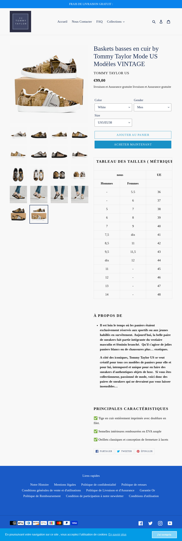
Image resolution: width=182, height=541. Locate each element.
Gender (138, 100)
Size (97, 115)
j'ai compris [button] (164, 534)
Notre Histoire (39, 484)
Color (98, 100)
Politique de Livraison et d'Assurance (110, 490)
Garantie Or (147, 490)
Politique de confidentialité (98, 484)
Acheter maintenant (133, 144)
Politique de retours (134, 484)
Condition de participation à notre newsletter (95, 496)
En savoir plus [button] (117, 534)
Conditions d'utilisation (144, 496)
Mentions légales (65, 484)
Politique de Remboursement (42, 496)
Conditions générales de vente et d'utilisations (51, 490)
